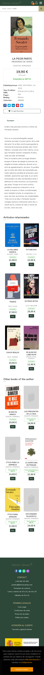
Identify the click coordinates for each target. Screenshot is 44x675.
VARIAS (21, 100)
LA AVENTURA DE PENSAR (31, 464)
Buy (12, 264)
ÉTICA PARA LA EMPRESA (12, 463)
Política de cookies (22, 617)
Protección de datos (22, 614)
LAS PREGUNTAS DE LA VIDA (31, 412)
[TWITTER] (20, 571)
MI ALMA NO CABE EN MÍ (31, 353)
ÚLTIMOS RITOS (31, 301)
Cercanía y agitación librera (22, 629)
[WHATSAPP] (24, 571)
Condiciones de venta (22, 610)
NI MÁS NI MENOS (13, 413)
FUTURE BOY (31, 250)
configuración (26, 662)
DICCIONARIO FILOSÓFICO (31, 515)
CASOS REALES (12, 352)
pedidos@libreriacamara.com (22, 585)
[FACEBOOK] (16, 571)
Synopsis (10, 120)
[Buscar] (41, 8)
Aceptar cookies (21, 669)
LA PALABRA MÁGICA (12, 251)
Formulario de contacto (22, 588)
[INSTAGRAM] (27, 571)
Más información (32, 659)
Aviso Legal (22, 607)
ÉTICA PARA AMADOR (13, 515)
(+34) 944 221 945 (22, 581)
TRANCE (12, 302)
